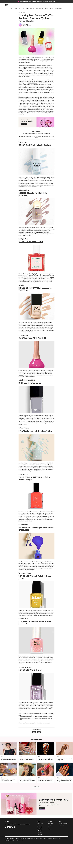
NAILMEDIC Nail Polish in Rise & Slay (35, 431)
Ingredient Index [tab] (58, 8)
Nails (19, 12)
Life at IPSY (50, 825)
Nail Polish (23, 12)
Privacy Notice (12, 838)
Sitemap (49, 828)
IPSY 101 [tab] (51, 8)
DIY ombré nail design (24, 421)
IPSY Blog (39, 832)
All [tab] (11, 8)
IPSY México (40, 834)
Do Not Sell (17, 838)
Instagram (44, 718)
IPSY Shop (39, 830)
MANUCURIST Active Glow (31, 242)
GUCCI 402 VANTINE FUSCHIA (32, 338)
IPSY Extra (39, 825)
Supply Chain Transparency (52, 838)
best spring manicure (34, 73)
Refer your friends (29, 716)
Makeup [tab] (15, 8)
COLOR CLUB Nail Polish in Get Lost (35, 145)
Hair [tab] (23, 8)
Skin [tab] (20, 8)
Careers (49, 827)
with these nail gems (31, 281)
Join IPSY (42, 808)
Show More (36, 786)
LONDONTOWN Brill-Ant (30, 670)
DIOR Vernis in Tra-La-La (30, 383)
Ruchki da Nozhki (32, 83)
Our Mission (50, 823)
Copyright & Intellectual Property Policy (40, 838)
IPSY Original (40, 827)
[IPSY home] (6, 5)
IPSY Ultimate (40, 823)
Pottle (21, 92)
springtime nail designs (28, 332)
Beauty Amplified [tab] (39, 8)
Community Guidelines (63, 823)
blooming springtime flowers (31, 234)
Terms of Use (7, 838)
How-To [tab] (32, 8)
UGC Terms (22, 838)
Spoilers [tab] (46, 8)
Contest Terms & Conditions (28, 838)
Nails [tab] (27, 8)
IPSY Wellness (40, 828)
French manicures (23, 515)
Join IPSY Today (51, 1)
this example (41, 705)
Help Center (61, 825)
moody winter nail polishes (42, 97)
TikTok (50, 718)
